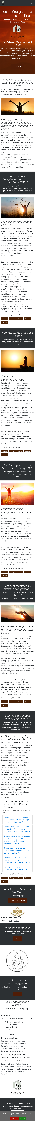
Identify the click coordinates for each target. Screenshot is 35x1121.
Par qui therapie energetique (12, 1046)
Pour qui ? (12, 318)
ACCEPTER (22, 1118)
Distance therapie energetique (13, 1051)
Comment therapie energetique (13, 1048)
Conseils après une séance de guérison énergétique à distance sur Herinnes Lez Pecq (16, 850)
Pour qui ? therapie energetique (13, 1044)
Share (28, 1104)
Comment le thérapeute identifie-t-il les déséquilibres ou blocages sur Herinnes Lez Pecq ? (17, 819)
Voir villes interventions (17, 900)
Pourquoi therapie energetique (13, 1041)
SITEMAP (20, 1104)
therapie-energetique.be (23, 1106)
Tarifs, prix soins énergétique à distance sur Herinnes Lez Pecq (16, 868)
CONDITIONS (10, 1104)
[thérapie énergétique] (3, 3)
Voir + (17, 938)
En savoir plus (14, 1118)
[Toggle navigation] (31, 3)
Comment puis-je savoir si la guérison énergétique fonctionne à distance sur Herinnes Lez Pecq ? (17, 859)
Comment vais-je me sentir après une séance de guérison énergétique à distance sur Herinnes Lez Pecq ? (17, 839)
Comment (27, 318)
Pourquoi (5, 318)
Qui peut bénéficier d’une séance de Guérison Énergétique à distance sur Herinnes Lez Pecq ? (17, 829)
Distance (5, 322)
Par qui (20, 318)
